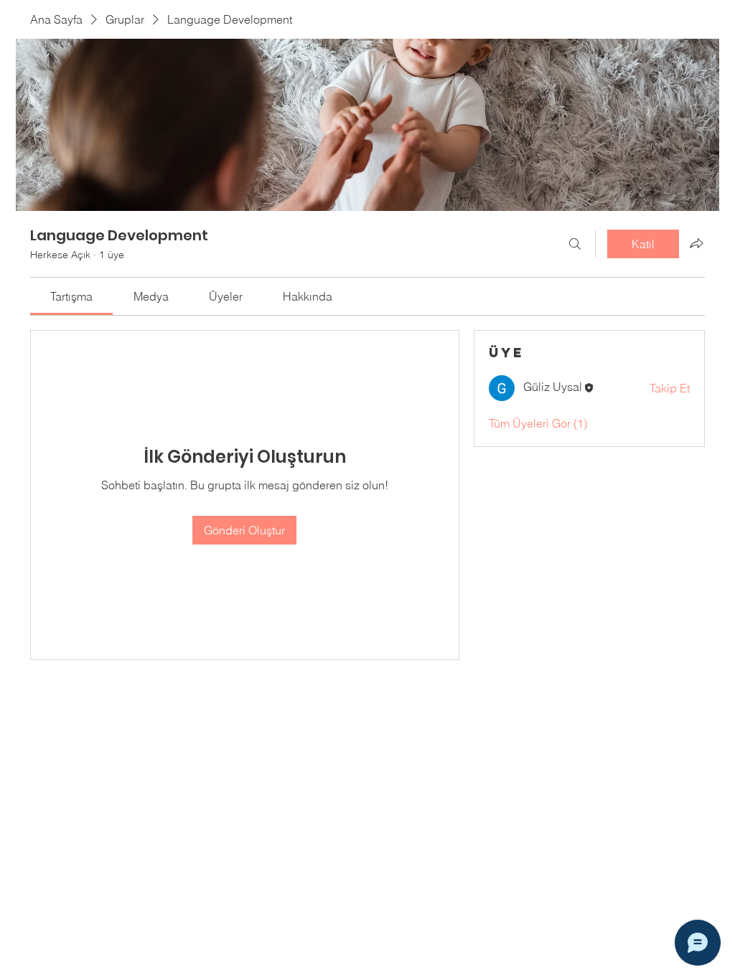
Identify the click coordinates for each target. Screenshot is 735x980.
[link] (71, 296)
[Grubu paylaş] (696, 243)
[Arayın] (575, 244)
